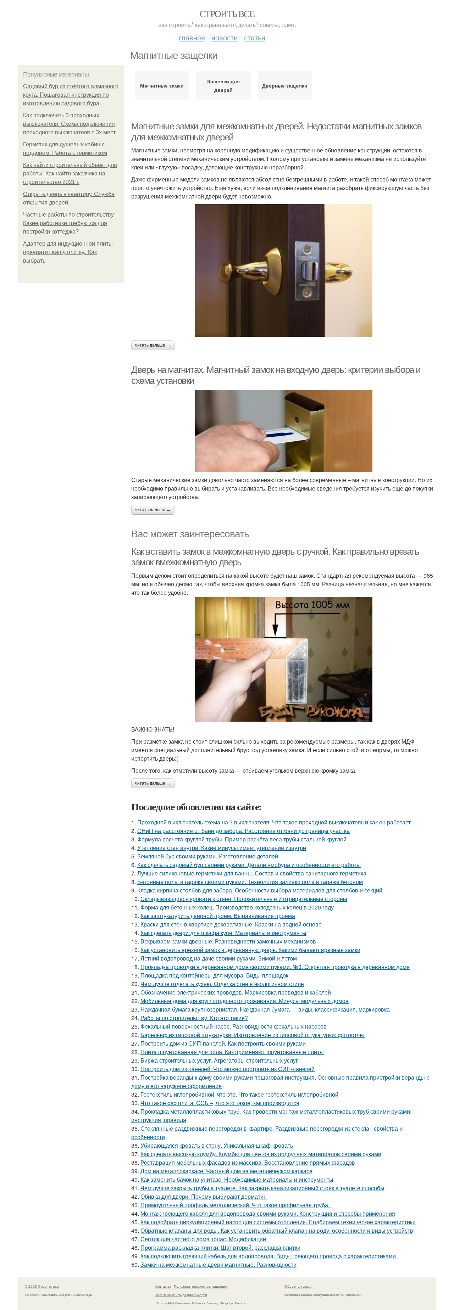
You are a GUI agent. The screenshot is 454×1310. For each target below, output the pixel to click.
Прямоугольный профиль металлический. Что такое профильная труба (235, 1205)
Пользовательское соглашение (200, 1286)
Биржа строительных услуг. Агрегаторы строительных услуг (219, 1060)
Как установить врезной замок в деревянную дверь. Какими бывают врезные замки (250, 950)
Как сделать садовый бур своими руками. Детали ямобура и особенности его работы (249, 865)
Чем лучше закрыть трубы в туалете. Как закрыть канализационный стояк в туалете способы (262, 1188)
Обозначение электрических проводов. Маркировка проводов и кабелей (235, 992)
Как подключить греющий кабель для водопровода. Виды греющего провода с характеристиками (268, 1256)
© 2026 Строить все (42, 1286)
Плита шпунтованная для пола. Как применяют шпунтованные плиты (232, 1052)
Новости (224, 37)
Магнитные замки (162, 85)
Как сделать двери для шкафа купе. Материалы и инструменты (223, 933)
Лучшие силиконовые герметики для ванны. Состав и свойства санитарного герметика (251, 873)
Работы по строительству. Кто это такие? (194, 1018)
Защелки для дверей (223, 85)
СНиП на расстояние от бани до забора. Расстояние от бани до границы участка (243, 831)
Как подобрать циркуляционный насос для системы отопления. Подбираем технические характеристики (278, 1222)
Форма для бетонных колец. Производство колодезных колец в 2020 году (237, 907)
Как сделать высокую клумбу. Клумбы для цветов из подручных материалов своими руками (260, 1154)
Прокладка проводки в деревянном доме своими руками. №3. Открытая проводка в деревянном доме (275, 967)
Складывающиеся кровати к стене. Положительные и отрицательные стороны (243, 899)
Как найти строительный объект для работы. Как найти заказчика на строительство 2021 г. (70, 173)
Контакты (163, 1286)
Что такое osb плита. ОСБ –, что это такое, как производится (219, 1103)
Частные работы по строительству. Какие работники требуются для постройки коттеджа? (69, 223)
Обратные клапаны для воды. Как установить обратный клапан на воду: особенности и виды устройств (276, 1230)
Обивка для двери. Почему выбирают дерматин (203, 1196)
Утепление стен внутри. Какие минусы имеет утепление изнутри (221, 848)
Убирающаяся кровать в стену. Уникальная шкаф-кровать (216, 1145)
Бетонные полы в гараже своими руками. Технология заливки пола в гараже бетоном (250, 882)
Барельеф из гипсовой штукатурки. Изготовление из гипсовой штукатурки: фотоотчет (252, 1035)
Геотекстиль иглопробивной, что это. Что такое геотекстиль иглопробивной (239, 1094)
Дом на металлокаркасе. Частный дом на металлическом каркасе (226, 1171)
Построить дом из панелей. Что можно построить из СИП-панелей (227, 1069)
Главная (192, 37)
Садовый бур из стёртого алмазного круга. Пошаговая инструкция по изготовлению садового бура (70, 94)
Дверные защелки (285, 85)
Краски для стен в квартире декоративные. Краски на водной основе (231, 924)
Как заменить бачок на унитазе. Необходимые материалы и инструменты (236, 1179)
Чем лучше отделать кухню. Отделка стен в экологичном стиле (222, 984)
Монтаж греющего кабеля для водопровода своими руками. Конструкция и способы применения (267, 1213)
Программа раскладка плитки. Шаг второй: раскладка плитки (220, 1247)
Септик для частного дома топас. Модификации (203, 1239)
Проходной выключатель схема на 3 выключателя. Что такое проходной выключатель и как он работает (274, 822)
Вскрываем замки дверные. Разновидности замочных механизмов (228, 941)
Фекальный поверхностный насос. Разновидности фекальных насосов (233, 1026)
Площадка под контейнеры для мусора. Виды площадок (214, 975)
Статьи (254, 37)
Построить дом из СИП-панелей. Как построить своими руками (223, 1043)
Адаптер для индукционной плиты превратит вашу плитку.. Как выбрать (68, 252)
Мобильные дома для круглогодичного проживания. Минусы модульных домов (244, 1001)
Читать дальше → (153, 345)
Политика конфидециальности (181, 1294)
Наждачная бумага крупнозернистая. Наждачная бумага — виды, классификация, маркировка (265, 1009)
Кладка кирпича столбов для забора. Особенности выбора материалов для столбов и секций (259, 890)
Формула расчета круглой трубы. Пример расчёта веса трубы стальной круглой (242, 839)
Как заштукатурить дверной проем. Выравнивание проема (217, 916)
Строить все (227, 13)
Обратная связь (297, 1286)
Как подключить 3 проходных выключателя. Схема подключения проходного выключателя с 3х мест (69, 123)
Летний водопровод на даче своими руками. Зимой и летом (218, 958)
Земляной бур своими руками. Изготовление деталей (207, 856)
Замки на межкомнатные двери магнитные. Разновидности (218, 1264)
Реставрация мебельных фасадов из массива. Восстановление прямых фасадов (247, 1162)
